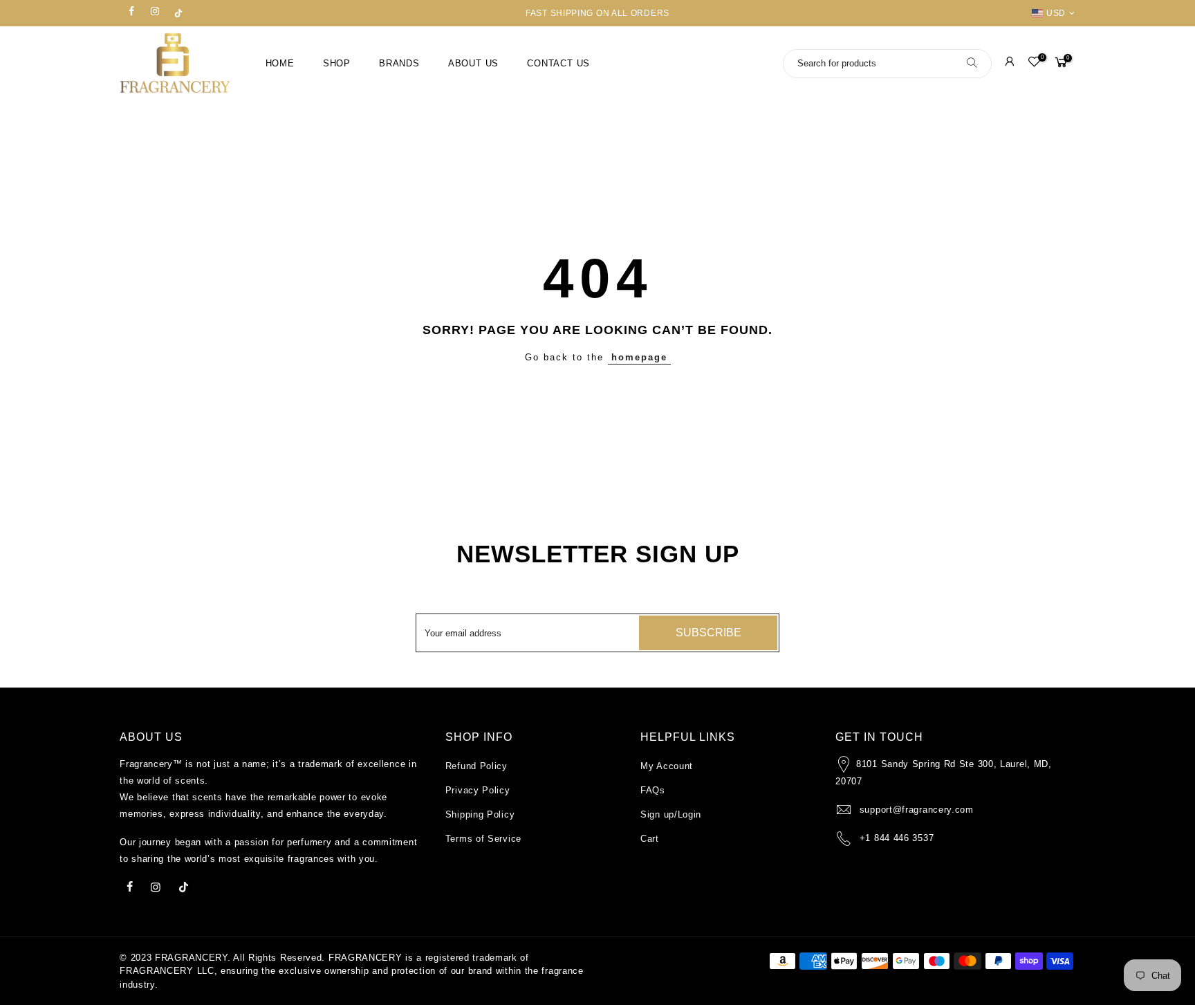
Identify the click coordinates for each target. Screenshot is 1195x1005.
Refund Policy (476, 766)
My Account (666, 766)
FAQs (652, 790)
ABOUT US (473, 63)
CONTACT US (558, 63)
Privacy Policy (477, 790)
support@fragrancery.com (917, 809)
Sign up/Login (670, 814)
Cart (649, 838)
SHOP (337, 63)
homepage (639, 357)
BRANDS (399, 63)
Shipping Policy (480, 814)
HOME (280, 63)
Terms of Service (483, 838)
